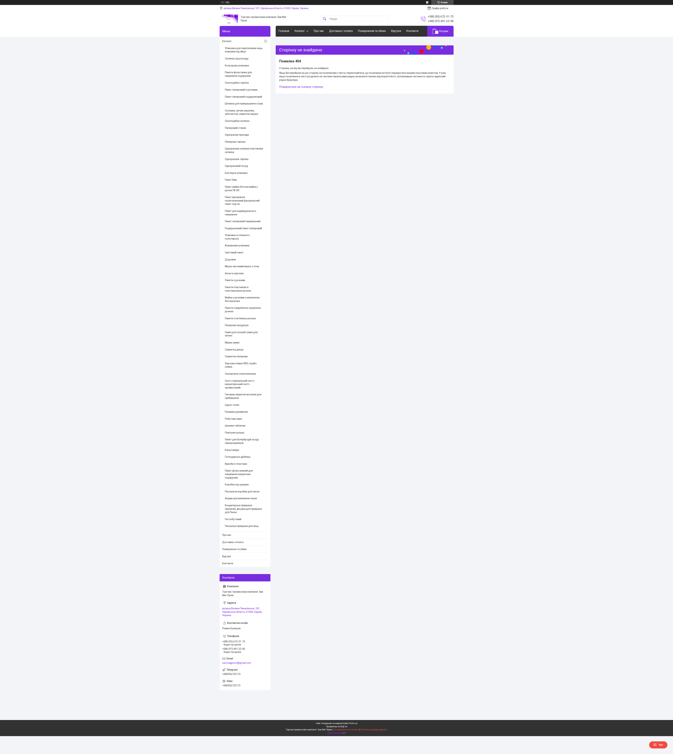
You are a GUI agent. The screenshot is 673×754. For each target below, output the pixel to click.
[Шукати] (324, 19)
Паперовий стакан (235, 128)
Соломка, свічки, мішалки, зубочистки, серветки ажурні (241, 112)
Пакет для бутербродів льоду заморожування (242, 441)
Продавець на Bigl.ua (336, 726)
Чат (661, 744)
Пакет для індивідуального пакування (240, 213)
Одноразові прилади (237, 134)
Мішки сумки (232, 342)
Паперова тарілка (235, 141)
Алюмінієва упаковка (237, 245)
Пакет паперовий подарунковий (243, 96)
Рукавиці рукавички (236, 411)
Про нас (319, 31)
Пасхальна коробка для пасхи (242, 491)
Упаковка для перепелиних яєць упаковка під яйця (244, 50)
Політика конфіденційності (374, 729)
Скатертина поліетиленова (240, 373)
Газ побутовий (233, 519)
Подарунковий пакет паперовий (243, 228)
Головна (283, 31)
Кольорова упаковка (237, 65)
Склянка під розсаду (237, 58)
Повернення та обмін (372, 31)
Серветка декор (234, 349)
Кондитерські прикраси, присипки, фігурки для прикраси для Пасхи (243, 509)
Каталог (299, 31)
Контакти (412, 31)
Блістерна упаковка (236, 173)
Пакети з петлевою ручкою (240, 318)
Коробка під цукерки (237, 484)
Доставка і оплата (341, 31)
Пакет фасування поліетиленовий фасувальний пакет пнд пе (242, 200)
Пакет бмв (231, 179)
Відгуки (396, 31)
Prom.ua (353, 723)
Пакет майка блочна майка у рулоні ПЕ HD (241, 188)
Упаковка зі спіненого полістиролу (237, 237)
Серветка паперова (236, 356)
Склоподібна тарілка (237, 82)
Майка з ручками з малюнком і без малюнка (242, 299)
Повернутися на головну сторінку (301, 86)
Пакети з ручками (235, 280)
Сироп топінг (232, 405)
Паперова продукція (237, 325)
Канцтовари (232, 450)
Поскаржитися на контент (346, 729)
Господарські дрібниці (237, 456)
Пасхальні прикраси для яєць (242, 526)
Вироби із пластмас (236, 463)
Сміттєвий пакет (234, 252)
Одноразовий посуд (236, 166)
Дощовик (230, 259)
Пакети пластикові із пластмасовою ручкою (238, 289)
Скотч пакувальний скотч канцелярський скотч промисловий (239, 384)
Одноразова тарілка (236, 159)
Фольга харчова (234, 273)
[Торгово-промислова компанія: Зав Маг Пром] (229, 19)
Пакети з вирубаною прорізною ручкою (243, 309)
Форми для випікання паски (241, 498)
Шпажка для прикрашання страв (244, 103)
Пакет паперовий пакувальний (242, 221)
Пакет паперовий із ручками (241, 89)
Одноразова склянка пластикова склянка (244, 150)
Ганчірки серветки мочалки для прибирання (243, 396)
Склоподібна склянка (237, 121)
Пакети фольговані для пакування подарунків (238, 74)
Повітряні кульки (234, 432)
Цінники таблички (235, 425)
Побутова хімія (233, 418)
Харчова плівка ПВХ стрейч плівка (241, 365)
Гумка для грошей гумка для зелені (241, 334)
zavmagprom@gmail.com (236, 662)
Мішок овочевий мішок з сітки (242, 266)
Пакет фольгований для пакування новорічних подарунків (239, 474)
